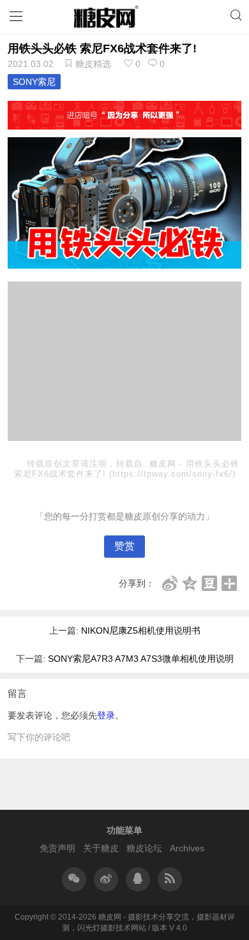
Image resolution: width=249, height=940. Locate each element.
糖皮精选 (93, 64)
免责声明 (57, 848)
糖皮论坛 (144, 848)
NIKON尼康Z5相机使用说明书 (140, 630)
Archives (187, 848)
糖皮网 (164, 463)
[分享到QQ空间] (190, 583)
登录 (106, 715)
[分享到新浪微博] (170, 583)
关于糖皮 (101, 848)
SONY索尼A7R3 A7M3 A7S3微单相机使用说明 (141, 658)
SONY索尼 (34, 82)
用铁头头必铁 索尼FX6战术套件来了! (102, 48)
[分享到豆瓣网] (210, 583)
